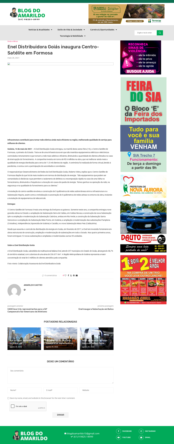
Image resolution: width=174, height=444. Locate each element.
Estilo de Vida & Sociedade (70, 29)
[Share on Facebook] (68, 275)
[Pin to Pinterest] (74, 275)
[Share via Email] (77, 275)
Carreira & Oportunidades (102, 29)
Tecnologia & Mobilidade (71, 36)
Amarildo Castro (33, 285)
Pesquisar (160, 32)
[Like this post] (65, 275)
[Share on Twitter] (71, 275)
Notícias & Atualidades (39, 29)
